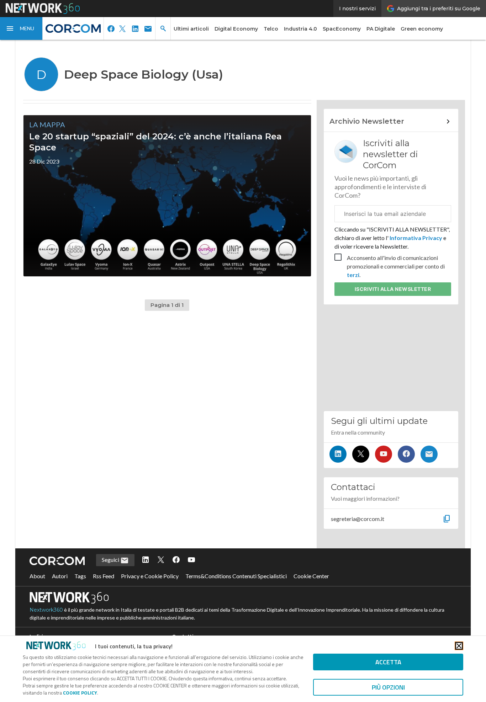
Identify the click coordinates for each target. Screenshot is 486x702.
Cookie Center (311, 576)
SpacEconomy (342, 29)
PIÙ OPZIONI (388, 687)
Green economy (422, 29)
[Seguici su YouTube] (383, 454)
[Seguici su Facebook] (406, 454)
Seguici (111, 559)
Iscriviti (393, 289)
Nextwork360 (46, 610)
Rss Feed (103, 576)
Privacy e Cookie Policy (150, 576)
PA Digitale (380, 29)
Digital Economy (236, 29)
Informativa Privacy (416, 237)
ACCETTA (388, 662)
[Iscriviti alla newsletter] (429, 454)
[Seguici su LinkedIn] (338, 454)
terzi (353, 274)
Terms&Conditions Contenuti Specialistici (236, 576)
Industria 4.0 (300, 29)
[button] (21, 28)
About (37, 576)
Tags (80, 576)
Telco (271, 29)
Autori (60, 576)
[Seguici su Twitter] (360, 454)
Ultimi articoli (191, 29)
